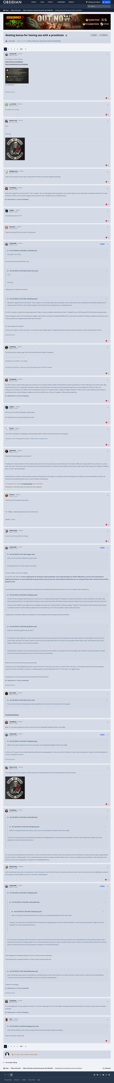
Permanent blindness (12, 715)
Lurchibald (12, 104)
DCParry (12, 494)
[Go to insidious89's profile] (6, 41)
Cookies (24, 1080)
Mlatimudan (13, 530)
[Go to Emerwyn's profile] (6, 227)
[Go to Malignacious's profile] (6, 172)
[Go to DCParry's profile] (6, 495)
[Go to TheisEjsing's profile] (6, 188)
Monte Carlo (13, 120)
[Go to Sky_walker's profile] (6, 693)
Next (21, 49)
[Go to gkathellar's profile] (6, 451)
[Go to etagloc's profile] (6, 211)
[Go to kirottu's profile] (6, 429)
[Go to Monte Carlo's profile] (6, 121)
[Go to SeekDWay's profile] (6, 347)
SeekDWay (12, 347)
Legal (38, 1080)
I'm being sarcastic (27, 484)
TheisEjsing (12, 188)
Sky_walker (12, 693)
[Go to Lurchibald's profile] (6, 104)
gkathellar (12, 450)
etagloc (11, 210)
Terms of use (31, 1080)
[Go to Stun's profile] (6, 1019)
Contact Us (17, 1080)
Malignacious (13, 171)
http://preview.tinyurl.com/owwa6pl (16, 64)
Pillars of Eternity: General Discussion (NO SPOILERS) (44, 41)
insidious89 (11, 41)
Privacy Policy (8, 1080)
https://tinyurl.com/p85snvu (14, 62)
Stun (10, 1019)
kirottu (11, 428)
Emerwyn (12, 227)
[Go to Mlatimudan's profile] (6, 531)
